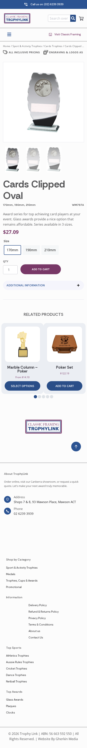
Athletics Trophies (17, 655)
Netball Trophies (16, 681)
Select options (22, 386)
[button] (9, 34)
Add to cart (41, 269)
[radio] (12, 250)
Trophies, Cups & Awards (22, 580)
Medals (10, 574)
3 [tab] (43, 396)
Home (6, 46)
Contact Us (36, 637)
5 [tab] (51, 396)
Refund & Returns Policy (44, 611)
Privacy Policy (37, 618)
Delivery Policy (38, 605)
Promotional (14, 587)
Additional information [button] (25, 285)
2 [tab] (39, 396)
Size (6, 241)
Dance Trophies (16, 675)
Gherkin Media (67, 739)
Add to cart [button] (64, 386)
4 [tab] (47, 396)
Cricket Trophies (16, 668)
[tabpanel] (22, 358)
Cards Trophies (53, 46)
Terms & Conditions (41, 624)
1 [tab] (35, 396)
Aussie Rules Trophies (20, 662)
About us (34, 631)
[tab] (43, 285)
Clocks (10, 712)
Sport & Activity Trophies (27, 46)
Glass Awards (14, 699)
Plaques (11, 706)
